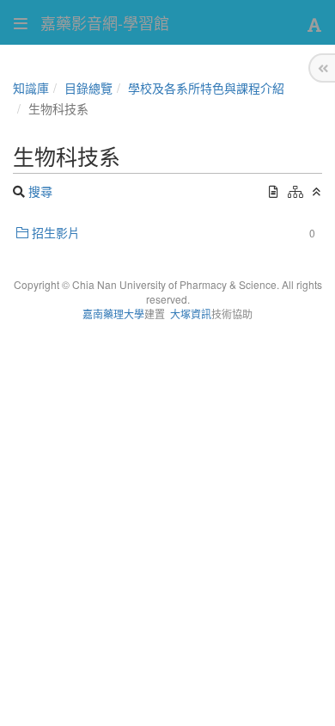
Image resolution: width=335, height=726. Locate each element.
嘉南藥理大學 (113, 313)
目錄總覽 (88, 87)
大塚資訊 (190, 313)
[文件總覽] (273, 191)
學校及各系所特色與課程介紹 (206, 87)
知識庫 (31, 87)
